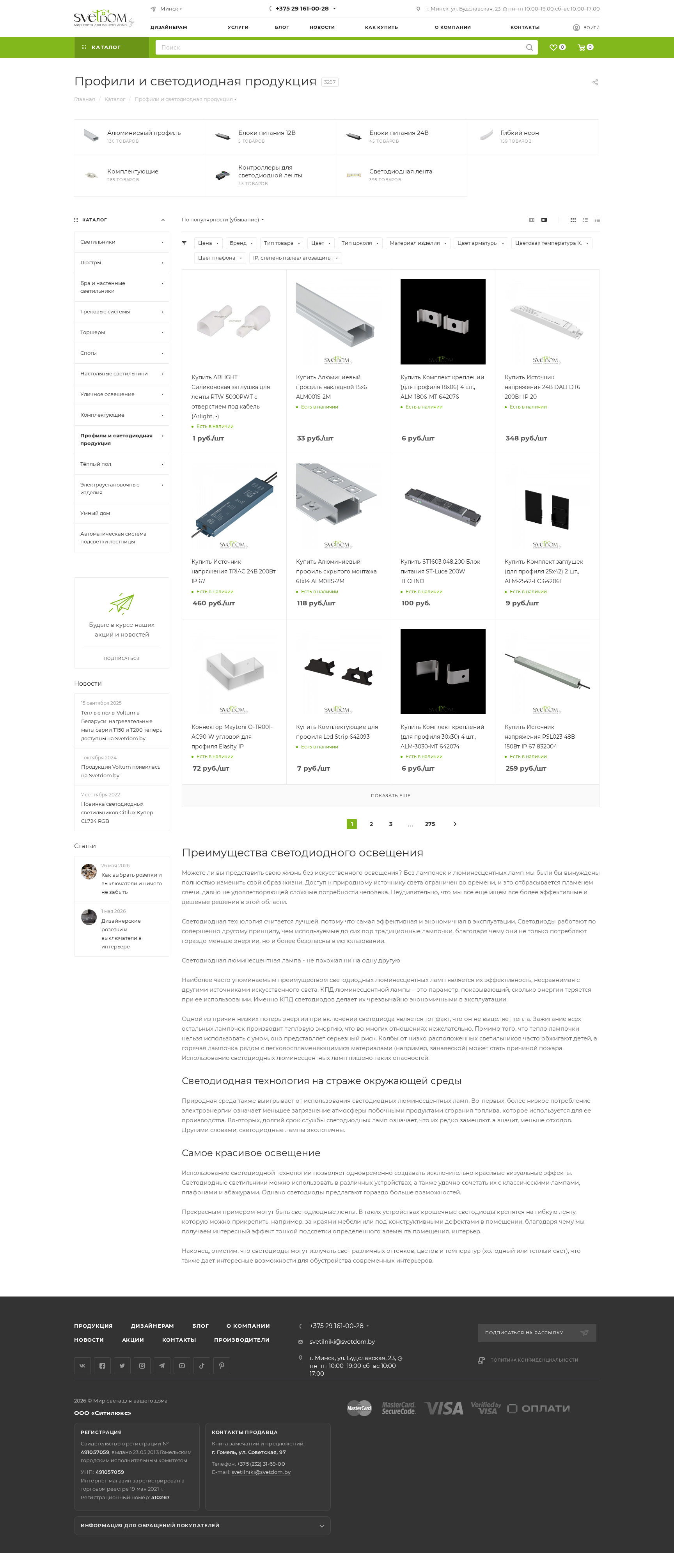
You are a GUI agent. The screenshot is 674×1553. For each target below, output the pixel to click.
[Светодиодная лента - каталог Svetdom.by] (354, 175)
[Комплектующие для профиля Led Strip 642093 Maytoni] (338, 671)
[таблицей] (597, 219)
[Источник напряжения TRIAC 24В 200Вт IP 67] (234, 506)
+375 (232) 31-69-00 (261, 1464)
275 (430, 824)
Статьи (85, 846)
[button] (636, 1266)
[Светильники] (104, 18)
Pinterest (221, 1365)
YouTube (182, 1365)
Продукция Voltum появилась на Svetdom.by (120, 771)
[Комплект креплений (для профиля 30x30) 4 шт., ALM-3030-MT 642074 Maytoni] (443, 671)
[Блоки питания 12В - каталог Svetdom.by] (223, 137)
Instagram (142, 1365)
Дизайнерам (152, 1326)
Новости (88, 683)
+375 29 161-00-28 (302, 8)
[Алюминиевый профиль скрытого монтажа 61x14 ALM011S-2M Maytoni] (338, 506)
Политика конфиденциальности (534, 1360)
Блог (200, 1326)
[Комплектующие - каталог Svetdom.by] (91, 175)
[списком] (585, 219)
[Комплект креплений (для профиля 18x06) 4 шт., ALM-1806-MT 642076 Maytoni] (443, 321)
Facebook (102, 1365)
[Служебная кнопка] (455, 824)
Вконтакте (82, 1365)
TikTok (201, 1365)
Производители (242, 1340)
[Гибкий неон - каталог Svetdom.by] (485, 137)
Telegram (162, 1365)
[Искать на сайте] (529, 47)
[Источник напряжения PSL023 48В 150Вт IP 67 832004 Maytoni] (547, 671)
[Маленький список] (531, 219)
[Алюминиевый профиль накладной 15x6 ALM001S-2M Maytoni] (338, 321)
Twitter (122, 1365)
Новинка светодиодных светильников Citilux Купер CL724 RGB (117, 812)
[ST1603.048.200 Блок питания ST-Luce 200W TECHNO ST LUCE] (443, 506)
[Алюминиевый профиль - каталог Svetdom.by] (91, 137)
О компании (248, 1326)
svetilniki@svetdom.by (342, 1341)
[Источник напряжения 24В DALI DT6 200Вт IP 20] (547, 321)
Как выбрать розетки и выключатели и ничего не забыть (131, 883)
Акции (133, 1340)
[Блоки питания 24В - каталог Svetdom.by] (354, 137)
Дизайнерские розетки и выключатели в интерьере (121, 934)
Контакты (179, 1340)
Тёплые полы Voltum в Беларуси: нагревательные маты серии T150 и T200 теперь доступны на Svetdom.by (121, 725)
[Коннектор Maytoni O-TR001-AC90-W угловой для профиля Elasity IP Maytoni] (234, 671)
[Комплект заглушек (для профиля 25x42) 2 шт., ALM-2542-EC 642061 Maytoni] (547, 506)
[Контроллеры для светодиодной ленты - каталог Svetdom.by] (223, 175)
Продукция (93, 1326)
